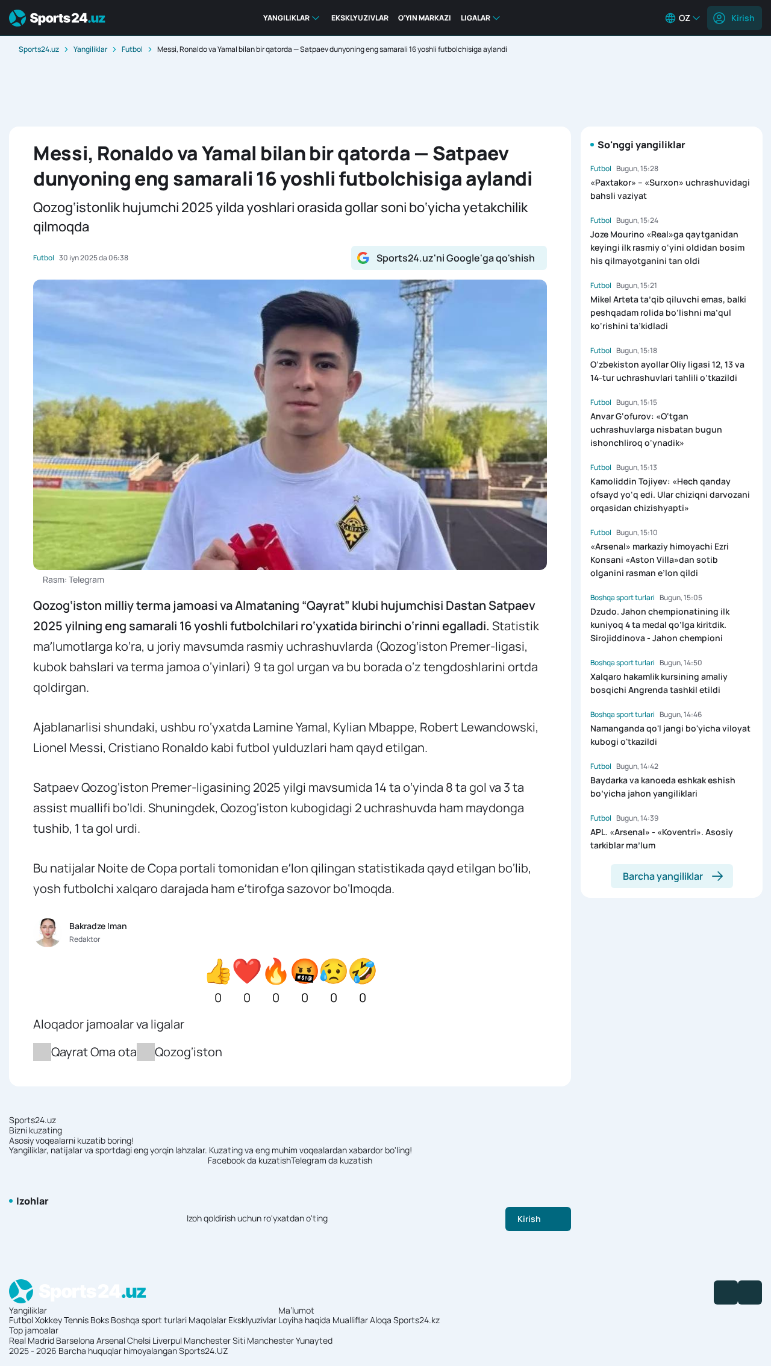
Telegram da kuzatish (331, 1161)
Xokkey (48, 1320)
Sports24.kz (416, 1320)
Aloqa (381, 1320)
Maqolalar (207, 1320)
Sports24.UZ (203, 1350)
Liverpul (167, 1340)
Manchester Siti (214, 1340)
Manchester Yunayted (289, 1340)
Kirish (743, 17)
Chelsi (139, 1340)
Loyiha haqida (304, 1320)
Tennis (76, 1320)
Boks (99, 1320)
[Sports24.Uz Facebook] (726, 1292)
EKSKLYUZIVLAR (360, 18)
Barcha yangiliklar (663, 876)
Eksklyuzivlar (252, 1320)
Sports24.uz (39, 49)
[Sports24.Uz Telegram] (750, 1292)
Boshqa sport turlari (149, 1320)
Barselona (75, 1340)
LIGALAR (475, 18)
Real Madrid (31, 1340)
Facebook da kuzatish (249, 1161)
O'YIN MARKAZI (424, 18)
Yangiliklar (90, 49)
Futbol (132, 49)
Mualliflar (350, 1320)
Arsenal (110, 1340)
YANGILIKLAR (286, 18)
